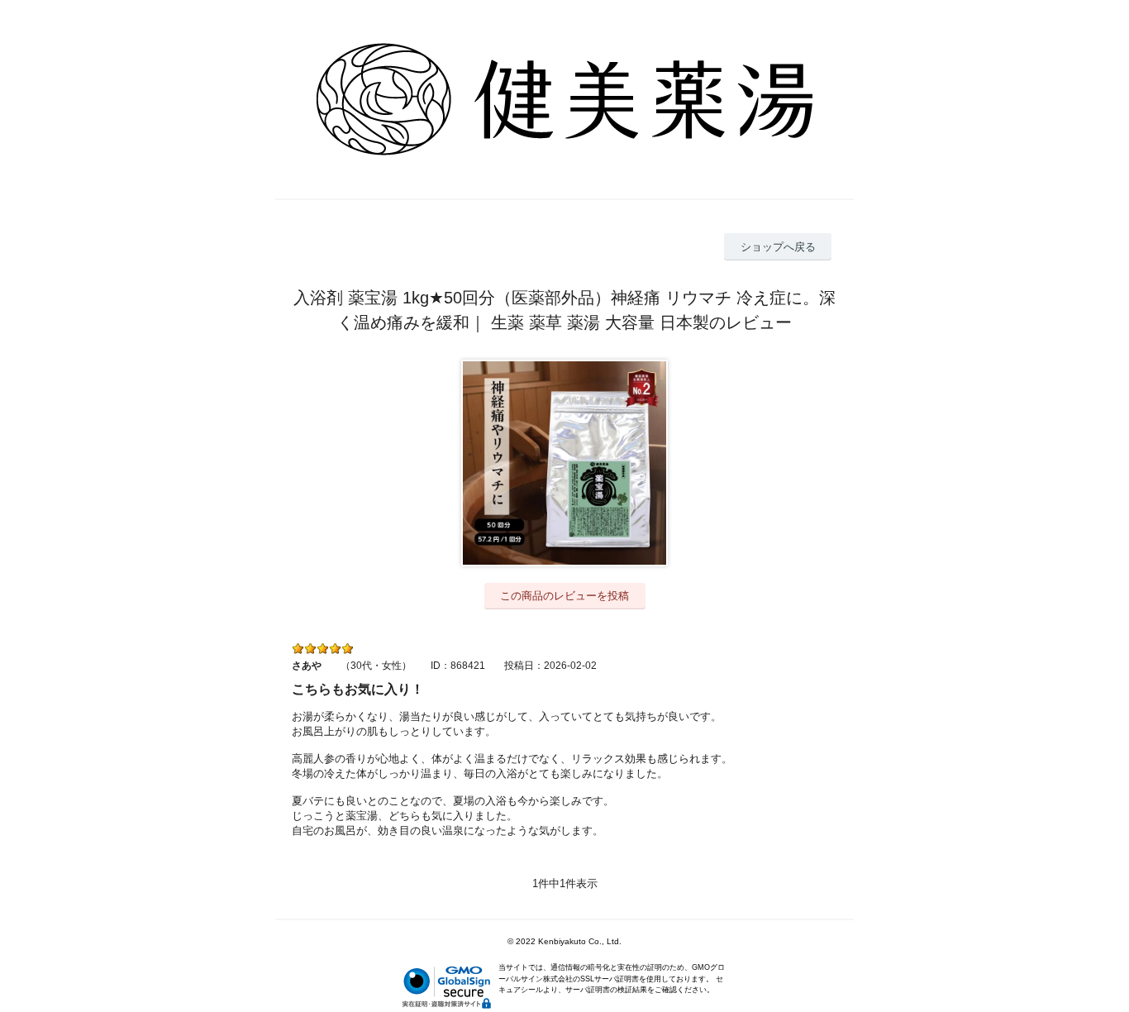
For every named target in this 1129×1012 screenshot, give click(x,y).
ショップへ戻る (778, 247)
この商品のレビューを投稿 (564, 596)
